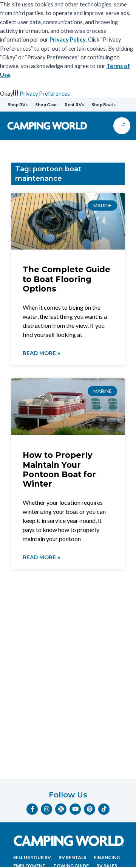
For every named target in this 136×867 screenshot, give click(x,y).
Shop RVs (18, 104)
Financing (107, 857)
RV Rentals (72, 857)
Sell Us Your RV (32, 857)
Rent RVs (74, 104)
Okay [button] (6, 93)
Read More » (41, 353)
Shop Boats (103, 104)
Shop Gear (46, 104)
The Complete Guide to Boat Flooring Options (66, 279)
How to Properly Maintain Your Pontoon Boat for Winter (59, 469)
